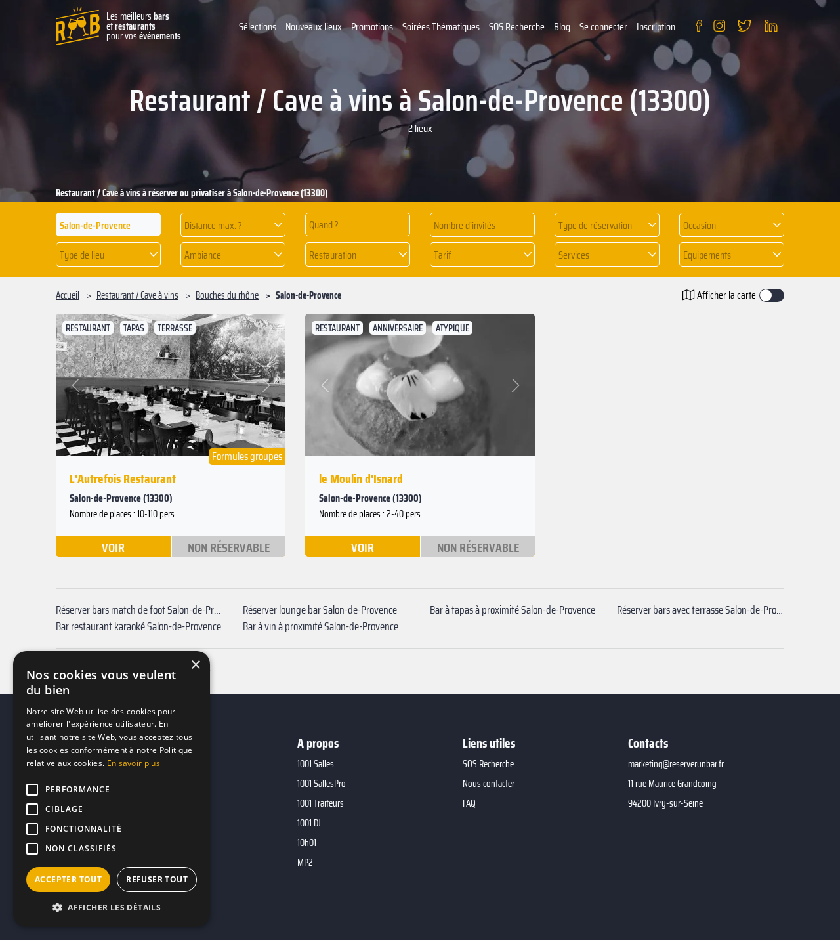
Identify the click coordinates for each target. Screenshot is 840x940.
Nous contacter (488, 784)
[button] (232, 225)
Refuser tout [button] (157, 879)
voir (113, 547)
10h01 (306, 843)
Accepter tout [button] (68, 879)
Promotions (372, 26)
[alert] (111, 789)
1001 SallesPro (321, 784)
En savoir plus (133, 763)
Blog (562, 26)
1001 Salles (315, 764)
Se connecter (603, 26)
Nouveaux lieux (313, 26)
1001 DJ (309, 823)
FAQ (469, 803)
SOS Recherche (517, 26)
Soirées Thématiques (441, 26)
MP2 (305, 862)
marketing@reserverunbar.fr (676, 764)
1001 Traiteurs (320, 803)
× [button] (195, 665)
